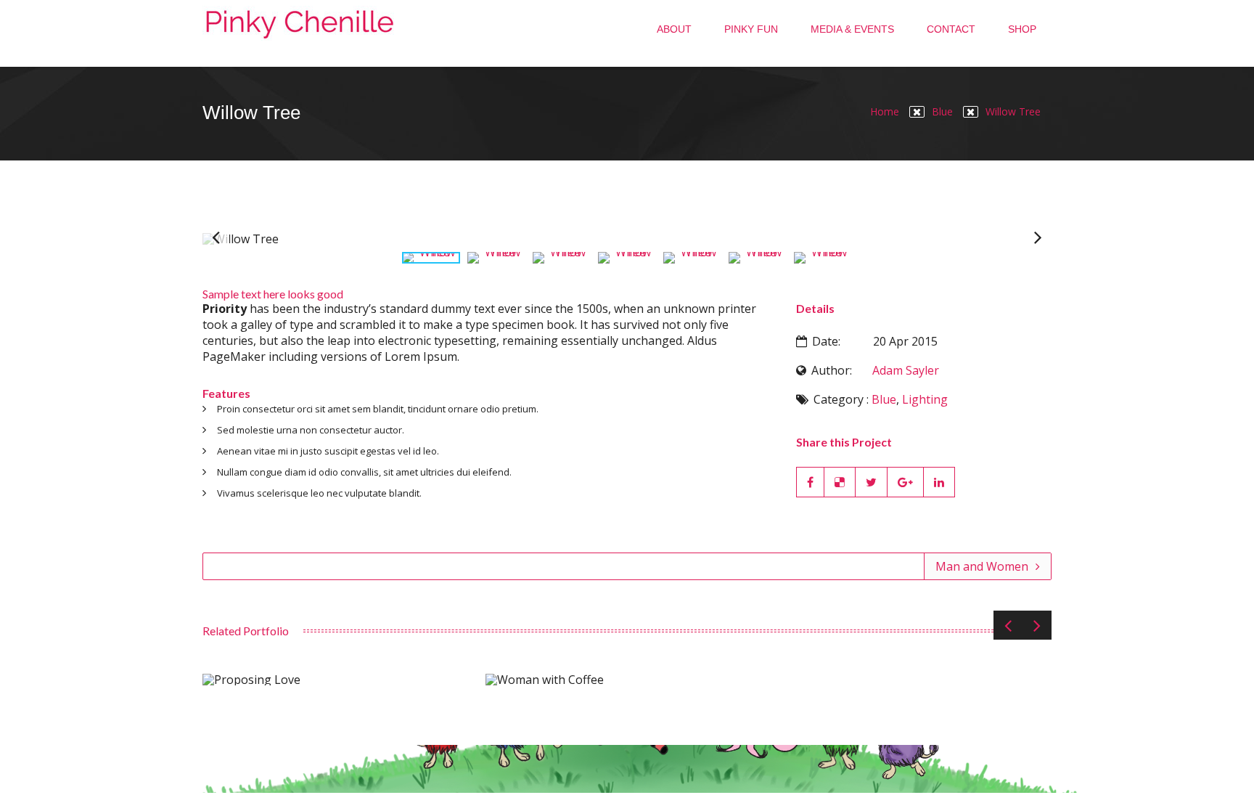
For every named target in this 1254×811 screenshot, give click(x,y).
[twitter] (872, 482)
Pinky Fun (751, 29)
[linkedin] (939, 482)
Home (884, 111)
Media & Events (852, 29)
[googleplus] (906, 482)
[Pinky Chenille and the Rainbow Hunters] (299, 33)
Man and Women (981, 566)
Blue (942, 111)
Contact (951, 29)
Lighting (925, 399)
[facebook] (810, 482)
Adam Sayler (905, 370)
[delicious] (840, 482)
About (674, 29)
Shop (1022, 29)
